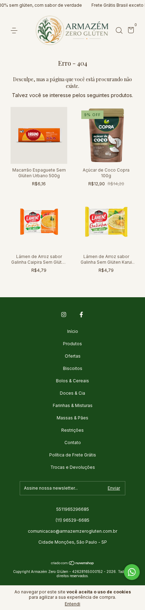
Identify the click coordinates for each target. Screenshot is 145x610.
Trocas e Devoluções (72, 467)
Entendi (72, 603)
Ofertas (73, 356)
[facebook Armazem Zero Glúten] (81, 314)
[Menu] (15, 30)
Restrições (72, 430)
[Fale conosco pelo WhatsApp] (132, 572)
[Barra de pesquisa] (119, 30)
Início (72, 331)
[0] (129, 31)
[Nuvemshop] (73, 564)
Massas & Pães (72, 417)
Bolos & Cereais (72, 380)
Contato (72, 442)
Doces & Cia (72, 393)
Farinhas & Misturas (73, 405)
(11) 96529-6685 (72, 520)
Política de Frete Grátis (72, 455)
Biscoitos (72, 368)
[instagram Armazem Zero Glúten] (64, 314)
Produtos (72, 343)
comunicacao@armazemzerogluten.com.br (72, 531)
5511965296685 (72, 509)
